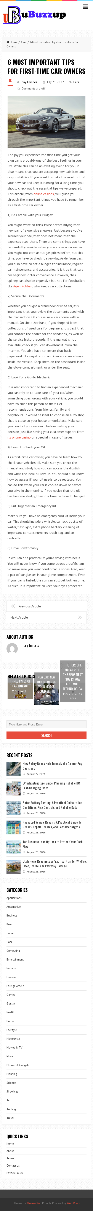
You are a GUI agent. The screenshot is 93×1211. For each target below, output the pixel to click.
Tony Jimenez (28, 82)
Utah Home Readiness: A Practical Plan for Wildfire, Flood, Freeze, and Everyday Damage (55, 863)
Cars (23, 42)
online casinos (44, 194)
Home (13, 42)
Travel (10, 1118)
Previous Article (29, 606)
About (10, 1151)
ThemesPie (33, 1203)
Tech (9, 1100)
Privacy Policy (14, 1173)
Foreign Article (15, 986)
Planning (11, 1074)
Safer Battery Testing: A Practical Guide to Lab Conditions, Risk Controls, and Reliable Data (52, 805)
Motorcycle (13, 1039)
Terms (10, 1158)
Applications (14, 898)
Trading (11, 1109)
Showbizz (12, 1091)
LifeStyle (11, 1030)
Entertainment (15, 959)
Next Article (19, 617)
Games (10, 995)
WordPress (73, 1203)
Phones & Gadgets (17, 1065)
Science (11, 1083)
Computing (13, 951)
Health (10, 1012)
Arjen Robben (22, 286)
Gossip (10, 1003)
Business (11, 915)
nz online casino (19, 437)
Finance (11, 977)
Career (10, 933)
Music (9, 1056)
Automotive (13, 907)
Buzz (9, 924)
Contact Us (13, 1165)
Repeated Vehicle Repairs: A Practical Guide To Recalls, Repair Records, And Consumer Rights (52, 824)
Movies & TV (14, 1047)
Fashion (11, 968)
